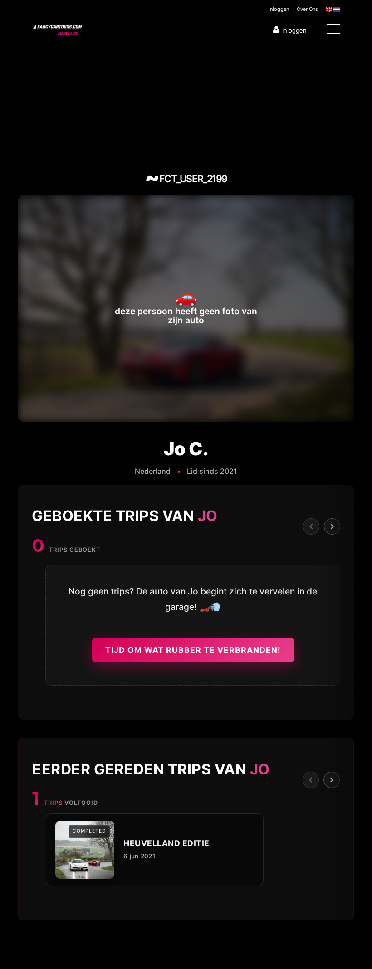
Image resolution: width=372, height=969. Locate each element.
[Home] (56, 28)
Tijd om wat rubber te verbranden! (193, 650)
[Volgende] (332, 526)
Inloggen (279, 9)
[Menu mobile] (333, 31)
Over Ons (307, 9)
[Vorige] (311, 526)
